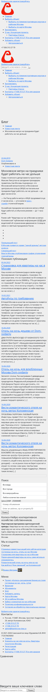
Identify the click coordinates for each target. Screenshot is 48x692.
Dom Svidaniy (7, 161)
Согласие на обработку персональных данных (25, 607)
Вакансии (9, 585)
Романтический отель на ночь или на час (19, 562)
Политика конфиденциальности (19, 604)
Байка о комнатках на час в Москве (20, 601)
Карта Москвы (11, 596)
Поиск (5, 512)
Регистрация (10, 646)
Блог (7, 591)
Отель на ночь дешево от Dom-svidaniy (21, 332)
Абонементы (10, 588)
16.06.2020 (5, 328)
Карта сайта (10, 649)
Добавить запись (12, 593)
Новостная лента (12, 128)
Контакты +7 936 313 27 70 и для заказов (22, 652)
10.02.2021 (5, 295)
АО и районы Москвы (14, 599)
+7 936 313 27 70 (12, 623)
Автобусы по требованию (17, 298)
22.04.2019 (5, 158)
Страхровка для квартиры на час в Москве (23, 267)
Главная (8, 126)
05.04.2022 (5, 262)
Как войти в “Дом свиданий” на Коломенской (21, 565)
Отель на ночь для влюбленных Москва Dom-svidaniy (21, 370)
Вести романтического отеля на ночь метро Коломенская (21, 409)
